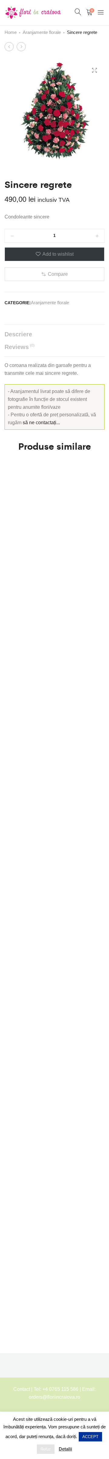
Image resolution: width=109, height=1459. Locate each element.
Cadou (12, 494)
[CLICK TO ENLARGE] (94, 70)
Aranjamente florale (42, 32)
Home (11, 32)
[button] (54, 274)
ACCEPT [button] (90, 1436)
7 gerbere (15, 776)
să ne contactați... (41, 422)
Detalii (65, 1448)
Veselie (12, 1105)
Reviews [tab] (20, 346)
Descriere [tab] (18, 334)
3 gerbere (15, 910)
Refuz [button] (46, 1449)
